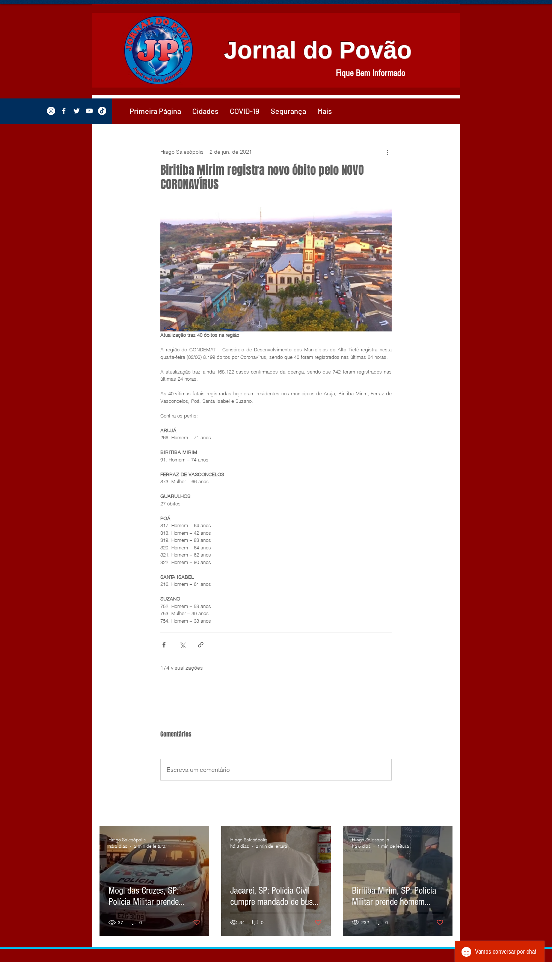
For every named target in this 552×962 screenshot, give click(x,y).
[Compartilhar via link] (200, 644)
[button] (205, 111)
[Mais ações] (387, 151)
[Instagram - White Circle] (51, 111)
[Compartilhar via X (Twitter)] (182, 644)
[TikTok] (102, 111)
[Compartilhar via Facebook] (163, 644)
